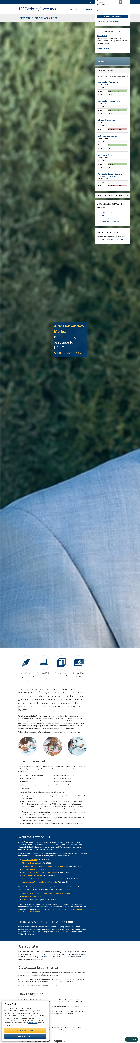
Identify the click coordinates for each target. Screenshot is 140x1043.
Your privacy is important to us (108, 21)
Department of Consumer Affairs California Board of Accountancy (46, 893)
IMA (23, 899)
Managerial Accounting (31, 863)
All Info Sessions (103, 48)
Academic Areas (76, 9)
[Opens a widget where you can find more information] (131, 1039)
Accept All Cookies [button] (25, 1030)
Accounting (102, 35)
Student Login (77, 2)
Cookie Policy (33, 1023)
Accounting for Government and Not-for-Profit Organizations (45, 866)
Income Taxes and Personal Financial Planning (39, 872)
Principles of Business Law (32, 876)
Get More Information (112, 17)
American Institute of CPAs (32, 896)
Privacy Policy (9, 1025)
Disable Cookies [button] (25, 1036)
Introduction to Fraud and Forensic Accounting (40, 882)
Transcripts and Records (110, 222)
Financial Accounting (30, 860)
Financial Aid (105, 218)
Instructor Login (87, 2)
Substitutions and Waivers (110, 212)
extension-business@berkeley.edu (110, 239)
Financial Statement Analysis (33, 869)
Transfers (104, 215)
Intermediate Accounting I (27, 679)
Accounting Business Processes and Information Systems (43, 879)
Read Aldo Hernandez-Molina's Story (68, 353)
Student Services (92, 9)
